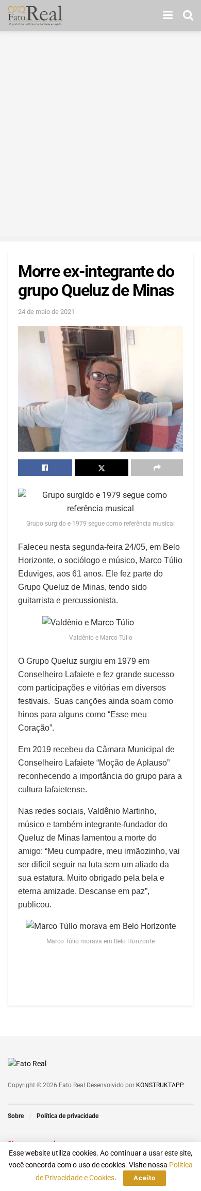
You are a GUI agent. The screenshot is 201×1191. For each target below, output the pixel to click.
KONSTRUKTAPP (159, 1085)
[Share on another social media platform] (157, 467)
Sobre (16, 1116)
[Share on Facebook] (45, 467)
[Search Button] (188, 15)
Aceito (144, 1178)
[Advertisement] (100, 136)
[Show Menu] (168, 15)
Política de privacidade (67, 1116)
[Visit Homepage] (35, 15)
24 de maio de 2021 (46, 311)
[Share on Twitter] (102, 467)
